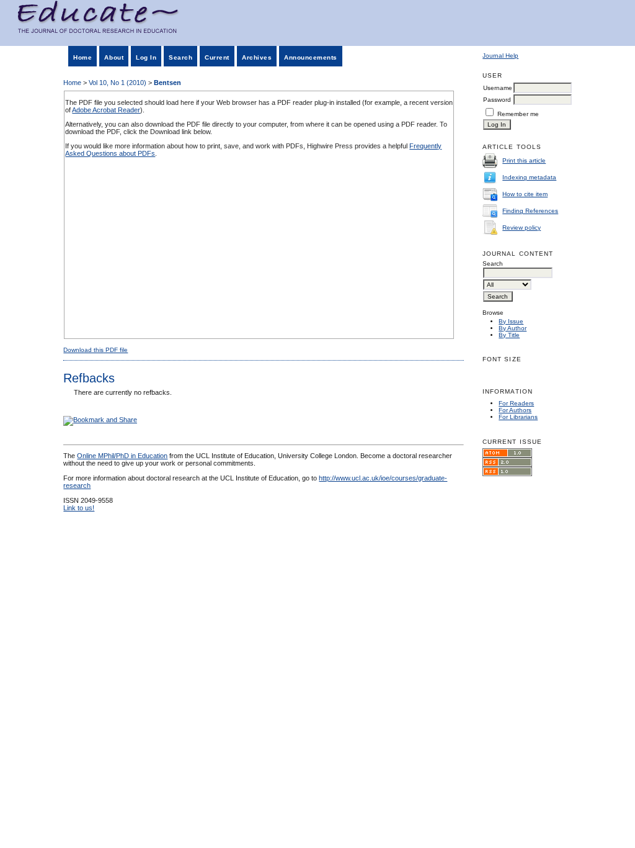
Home (82, 57)
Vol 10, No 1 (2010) (117, 82)
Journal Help (500, 55)
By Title (509, 335)
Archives (257, 57)
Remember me (518, 114)
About (113, 57)
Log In (146, 57)
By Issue (511, 321)
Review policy (521, 227)
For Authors (515, 410)
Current (217, 57)
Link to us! (78, 508)
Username (497, 87)
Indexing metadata (529, 177)
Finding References (530, 210)
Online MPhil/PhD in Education (122, 455)
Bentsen (167, 82)
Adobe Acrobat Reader (106, 110)
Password (497, 99)
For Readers (516, 403)
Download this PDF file (95, 349)
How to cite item (525, 194)
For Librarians (518, 416)
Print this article (524, 160)
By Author (512, 328)
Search (180, 57)
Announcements (310, 57)
